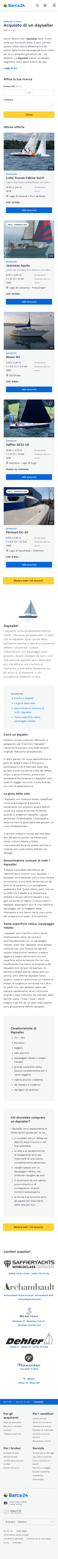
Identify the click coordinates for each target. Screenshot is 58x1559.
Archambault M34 (44, 1295)
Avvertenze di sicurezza (39, 1538)
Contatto (16, 1542)
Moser (31, 1378)
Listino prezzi (39, 1418)
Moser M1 (13, 357)
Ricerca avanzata (12, 1422)
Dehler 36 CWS (40, 1347)
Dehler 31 (14, 1347)
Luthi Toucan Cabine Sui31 (25, 178)
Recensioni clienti (42, 1441)
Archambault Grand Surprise (18, 1295)
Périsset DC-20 (17, 532)
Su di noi (8, 1531)
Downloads (38, 1479)
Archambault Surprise (29, 1299)
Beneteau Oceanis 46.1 (29, 1325)
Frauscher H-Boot (29, 1369)
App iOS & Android (42, 1457)
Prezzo (12, 86)
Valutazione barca (42, 1426)
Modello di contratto (43, 1430)
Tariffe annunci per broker (13, 1462)
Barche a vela (12, 21)
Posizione (8, 99)
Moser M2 (34, 1383)
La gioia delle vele (24, 703)
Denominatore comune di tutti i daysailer (29, 710)
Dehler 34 (26, 1347)
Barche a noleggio (42, 1468)
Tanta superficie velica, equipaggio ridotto (27, 719)
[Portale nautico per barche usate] (16, 5)
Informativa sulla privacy (16, 1535)
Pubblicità (38, 1475)
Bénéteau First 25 (36, 1321)
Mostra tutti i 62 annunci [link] (28, 580)
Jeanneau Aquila (18, 265)
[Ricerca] (38, 5)
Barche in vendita (13, 1426)
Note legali (21, 1531)
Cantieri (8, 1430)
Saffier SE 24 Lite (40, 1273)
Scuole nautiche (41, 1471)
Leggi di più (10, 68)
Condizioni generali (13, 1538)
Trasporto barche (12, 1434)
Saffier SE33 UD (17, 444)
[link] (29, 174)
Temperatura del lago (43, 1453)
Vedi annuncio (29, 210)
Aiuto (6, 1542)
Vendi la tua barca (42, 1422)
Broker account (11, 1468)
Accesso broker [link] (11, 1453)
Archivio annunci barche (41, 1435)
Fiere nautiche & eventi (41, 1462)
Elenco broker (11, 1457)
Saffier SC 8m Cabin (19, 1273)
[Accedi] (46, 5)
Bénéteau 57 (18, 1321)
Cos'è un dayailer (24, 698)
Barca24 (8, 1402)
